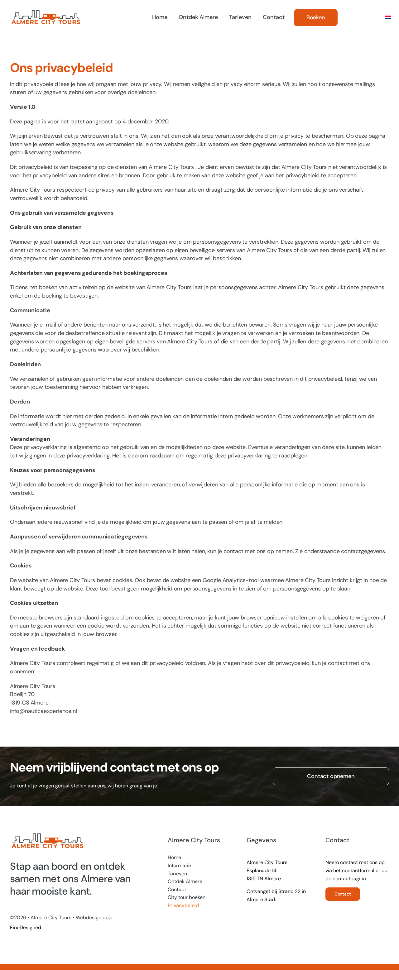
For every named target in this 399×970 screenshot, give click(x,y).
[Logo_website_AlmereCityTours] (45, 11)
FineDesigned (25, 927)
